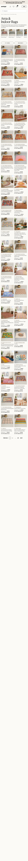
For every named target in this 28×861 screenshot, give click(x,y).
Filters (8, 43)
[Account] (10, 6)
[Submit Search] (2, 11)
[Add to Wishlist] (3, 47)
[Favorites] (13, 6)
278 (18, 438)
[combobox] (14, 11)
